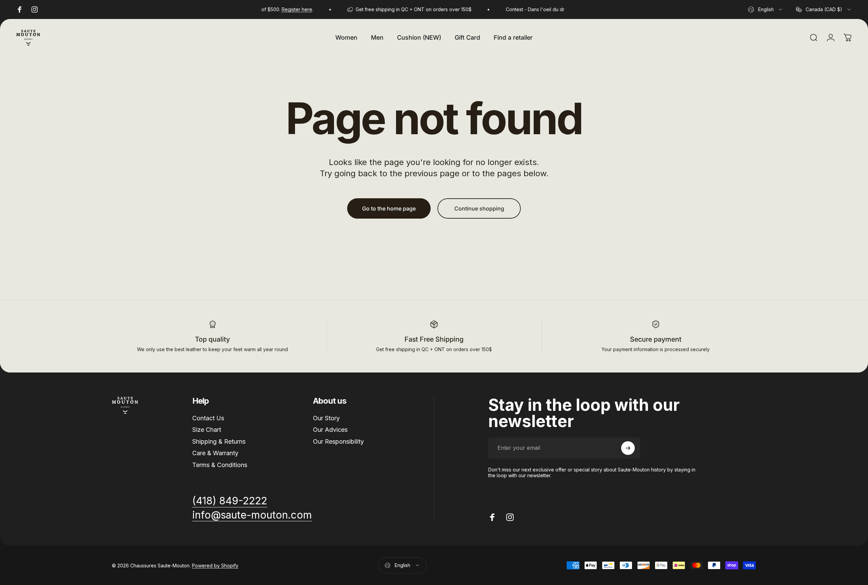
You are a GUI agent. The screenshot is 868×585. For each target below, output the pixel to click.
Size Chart (206, 429)
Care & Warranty (215, 453)
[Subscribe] (628, 448)
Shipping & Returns (218, 441)
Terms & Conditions (219, 464)
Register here (288, 9)
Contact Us (208, 418)
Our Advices (330, 429)
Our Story (326, 418)
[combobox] (765, 9)
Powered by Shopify (215, 565)
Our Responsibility (338, 441)
